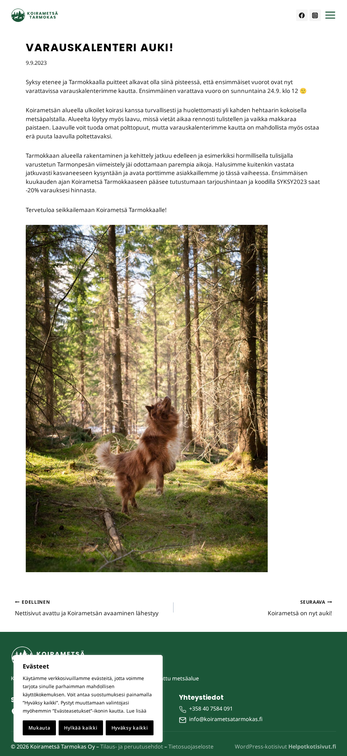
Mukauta (39, 727)
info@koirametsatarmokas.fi (226, 719)
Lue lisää (136, 710)
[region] (88, 698)
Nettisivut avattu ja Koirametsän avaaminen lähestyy (87, 608)
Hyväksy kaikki (129, 727)
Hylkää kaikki (80, 727)
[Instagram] (315, 15)
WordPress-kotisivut (285, 746)
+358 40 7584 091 (211, 708)
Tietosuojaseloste (190, 746)
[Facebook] (302, 15)
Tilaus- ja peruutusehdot (131, 746)
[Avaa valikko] (330, 15)
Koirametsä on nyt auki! (300, 608)
